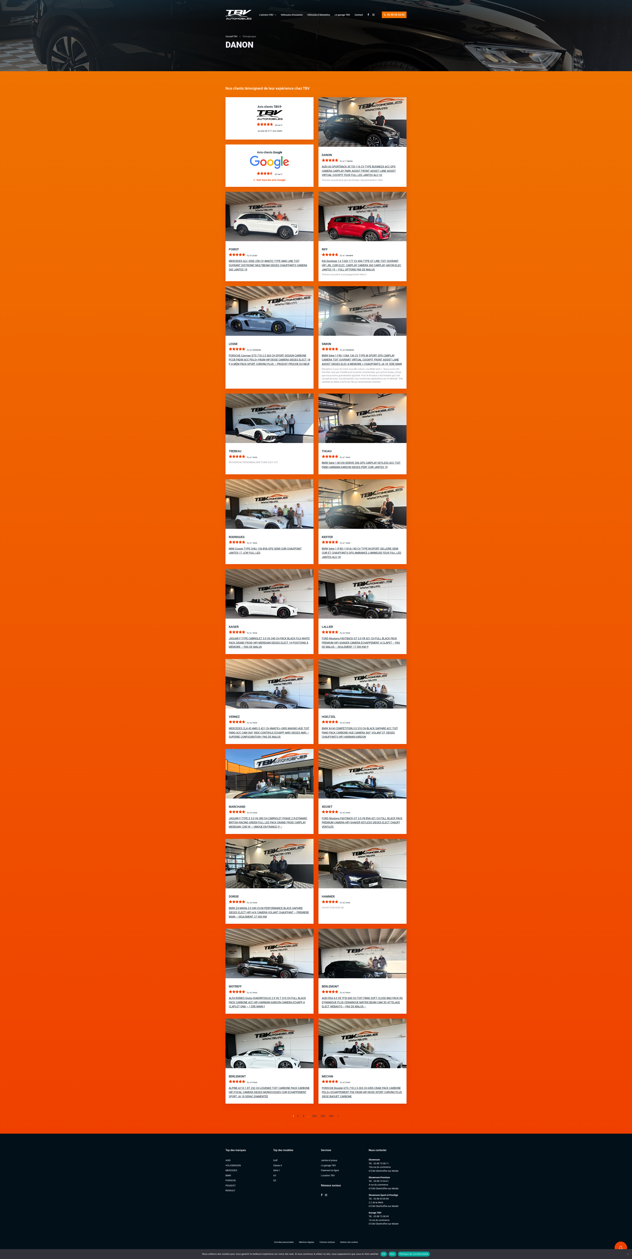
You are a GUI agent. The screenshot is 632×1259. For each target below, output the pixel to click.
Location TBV (328, 1175)
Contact (359, 15)
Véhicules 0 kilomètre (318, 15)
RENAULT (230, 1190)
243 (323, 1116)
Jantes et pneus (329, 1160)
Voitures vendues (327, 1242)
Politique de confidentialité (414, 1254)
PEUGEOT (230, 1185)
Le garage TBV (342, 15)
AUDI (228, 1160)
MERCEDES (231, 1170)
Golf (275, 1160)
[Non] (628, 1254)
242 (314, 1116)
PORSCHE (230, 1180)
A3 (274, 1175)
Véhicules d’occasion (292, 15)
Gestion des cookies (349, 1242)
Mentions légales (306, 1242)
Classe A (277, 1165)
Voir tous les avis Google (271, 180)
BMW (228, 1175)
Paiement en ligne (330, 1170)
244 (331, 1116)
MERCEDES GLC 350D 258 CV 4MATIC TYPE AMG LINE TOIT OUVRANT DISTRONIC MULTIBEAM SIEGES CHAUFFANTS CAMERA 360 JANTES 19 (268, 265)
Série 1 (276, 1170)
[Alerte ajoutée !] (621, 1248)
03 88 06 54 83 (395, 14)
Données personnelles (284, 1242)
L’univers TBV (266, 15)
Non (392, 1254)
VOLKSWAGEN (233, 1165)
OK (383, 1254)
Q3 (274, 1180)
